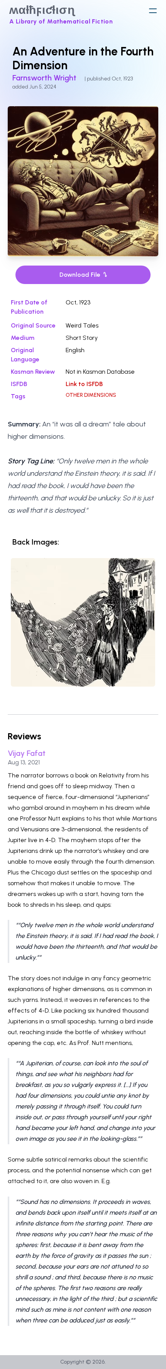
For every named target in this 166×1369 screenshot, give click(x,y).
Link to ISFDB (84, 384)
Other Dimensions (91, 395)
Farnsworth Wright (45, 77)
